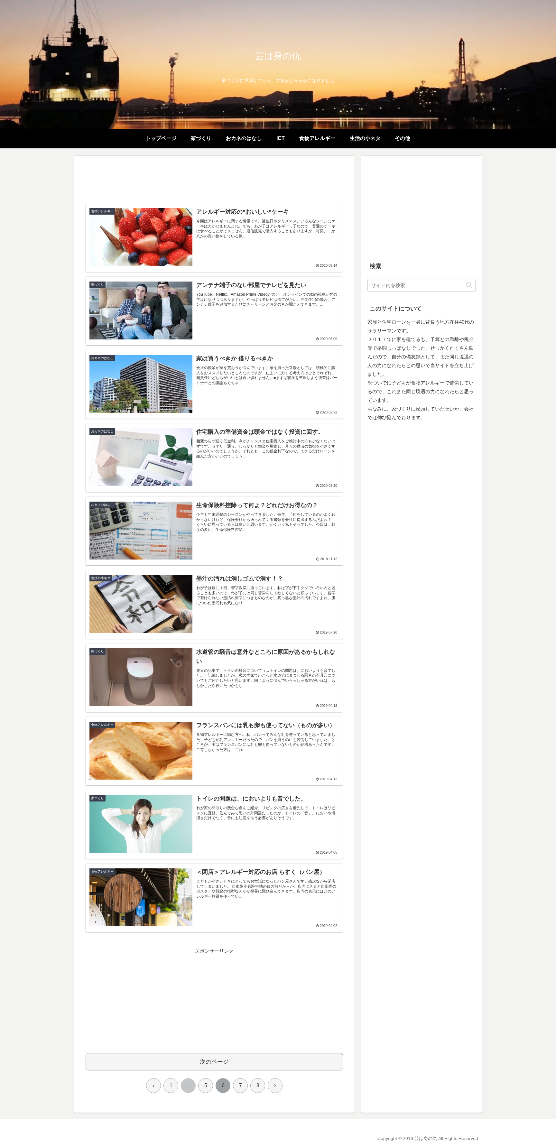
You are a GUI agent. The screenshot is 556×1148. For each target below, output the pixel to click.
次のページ (214, 1062)
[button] (469, 285)
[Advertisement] (214, 182)
